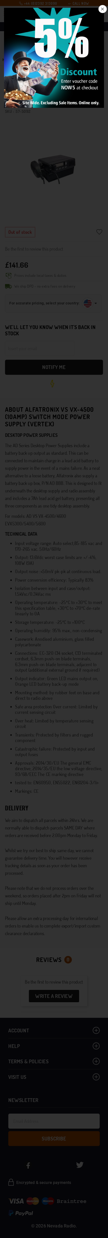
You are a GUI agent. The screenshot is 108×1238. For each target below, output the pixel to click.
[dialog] (54, 619)
